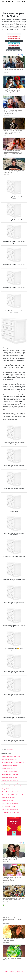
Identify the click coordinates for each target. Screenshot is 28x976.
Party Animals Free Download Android (11, 786)
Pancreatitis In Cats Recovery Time (10, 812)
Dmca (6, 971)
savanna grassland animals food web (14, 41)
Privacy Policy (20, 971)
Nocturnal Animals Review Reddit (10, 774)
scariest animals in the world (14, 36)
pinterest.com (10, 749)
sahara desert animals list (14, 34)
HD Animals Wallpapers (13, 1)
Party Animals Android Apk (8, 806)
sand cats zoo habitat (14, 38)
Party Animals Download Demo (9, 759)
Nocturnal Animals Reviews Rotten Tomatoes (13, 762)
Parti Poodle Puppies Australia (9, 771)
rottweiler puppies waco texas (14, 50)
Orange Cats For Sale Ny (8, 800)
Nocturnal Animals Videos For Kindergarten (12, 792)
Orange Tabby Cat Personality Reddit (11, 756)
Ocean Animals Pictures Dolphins (10, 780)
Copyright (14, 973)
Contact (12, 971)
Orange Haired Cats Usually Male (10, 765)
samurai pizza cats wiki (14, 45)
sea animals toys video (14, 43)
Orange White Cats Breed (8, 797)
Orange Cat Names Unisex (8, 789)
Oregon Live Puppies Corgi (8, 768)
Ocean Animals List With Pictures (10, 803)
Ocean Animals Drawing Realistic (10, 809)
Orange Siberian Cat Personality (10, 783)
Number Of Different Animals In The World (12, 794)
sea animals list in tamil (14, 48)
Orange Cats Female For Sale (9, 777)
